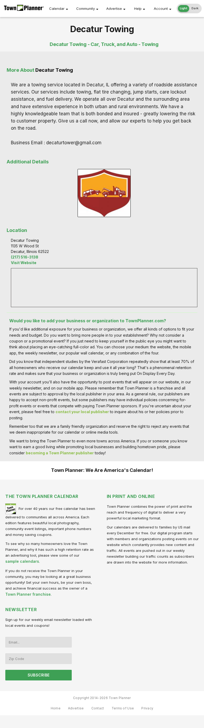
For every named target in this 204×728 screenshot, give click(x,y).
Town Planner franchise (28, 594)
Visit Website (23, 262)
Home (56, 708)
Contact (97, 708)
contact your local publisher (82, 411)
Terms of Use (123, 708)
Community (85, 8)
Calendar (57, 8)
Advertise (114, 8)
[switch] (189, 8)
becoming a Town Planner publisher (60, 453)
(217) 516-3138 (24, 257)
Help (138, 8)
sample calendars (22, 561)
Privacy (147, 708)
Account (161, 8)
